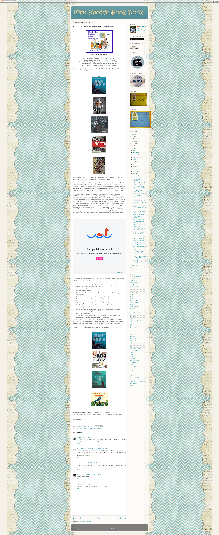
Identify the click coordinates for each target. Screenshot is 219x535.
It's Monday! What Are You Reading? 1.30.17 (139, 183)
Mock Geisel (133, 328)
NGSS (131, 346)
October (135, 155)
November (135, 153)
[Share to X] (99, 426)
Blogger (112, 528)
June (134, 164)
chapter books (133, 375)
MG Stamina (133, 338)
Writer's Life (133, 367)
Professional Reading (135, 348)
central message (134, 373)
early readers (133, 340)
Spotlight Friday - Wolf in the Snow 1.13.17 (139, 229)
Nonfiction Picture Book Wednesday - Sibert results (138, 195)
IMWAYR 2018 (133, 301)
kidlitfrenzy (109, 58)
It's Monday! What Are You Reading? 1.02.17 (139, 261)
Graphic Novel (133, 324)
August (135, 160)
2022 (132, 136)
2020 (132, 141)
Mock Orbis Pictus (134, 361)
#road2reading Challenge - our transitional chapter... (139, 179)
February (135, 174)
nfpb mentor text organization (137, 381)
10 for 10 (132, 311)
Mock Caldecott (133, 326)
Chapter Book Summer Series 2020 (137, 313)
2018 (132, 146)
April (134, 169)
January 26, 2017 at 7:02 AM (93, 474)
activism (132, 369)
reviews (132, 284)
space (131, 385)
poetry (131, 318)
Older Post (122, 518)
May (134, 167)
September (136, 157)
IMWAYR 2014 (133, 288)
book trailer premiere (135, 371)
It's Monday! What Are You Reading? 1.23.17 (139, 203)
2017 (132, 148)
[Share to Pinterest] (102, 426)
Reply (78, 443)
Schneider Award (134, 350)
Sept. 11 (131, 365)
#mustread (132, 309)
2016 (132, 265)
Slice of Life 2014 (134, 303)
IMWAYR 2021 (133, 305)
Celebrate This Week (135, 286)
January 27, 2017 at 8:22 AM (91, 484)
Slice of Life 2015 (134, 307)
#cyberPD (132, 342)
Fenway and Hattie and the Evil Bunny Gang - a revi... (139, 248)
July (134, 162)
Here (74, 177)
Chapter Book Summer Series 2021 (137, 321)
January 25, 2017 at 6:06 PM (91, 463)
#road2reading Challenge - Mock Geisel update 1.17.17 (139, 221)
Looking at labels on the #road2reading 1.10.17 (139, 237)
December (136, 150)
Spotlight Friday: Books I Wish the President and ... (139, 207)
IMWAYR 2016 (133, 295)
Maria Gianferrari (81, 474)
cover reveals (133, 332)
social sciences (133, 383)
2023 (132, 134)
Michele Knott (142, 27)
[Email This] (95, 426)
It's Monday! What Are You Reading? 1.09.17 (139, 241)
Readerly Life (133, 363)
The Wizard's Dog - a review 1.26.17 (138, 191)
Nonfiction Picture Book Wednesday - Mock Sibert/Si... (138, 233)
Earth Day (132, 330)
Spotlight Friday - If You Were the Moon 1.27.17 (139, 187)
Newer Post (77, 518)
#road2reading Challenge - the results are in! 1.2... (139, 199)
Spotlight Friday (133, 282)
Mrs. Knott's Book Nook (108, 12)
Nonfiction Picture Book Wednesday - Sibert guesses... (138, 216)
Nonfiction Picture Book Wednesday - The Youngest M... (138, 253)
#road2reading (133, 280)
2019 (132, 144)
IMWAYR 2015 (133, 290)
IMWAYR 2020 (133, 297)
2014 (132, 270)
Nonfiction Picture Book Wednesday (92, 429)
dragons (132, 355)
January (135, 176)
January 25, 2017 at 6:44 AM (88, 437)
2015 (132, 267)
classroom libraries (134, 377)
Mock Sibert (80, 429)
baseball (132, 352)
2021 (132, 139)
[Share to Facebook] (100, 426)
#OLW (131, 357)
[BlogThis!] (97, 426)
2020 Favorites (133, 336)
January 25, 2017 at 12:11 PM (101, 448)
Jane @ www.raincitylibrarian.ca (85, 448)
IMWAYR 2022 (133, 344)
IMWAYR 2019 (133, 299)
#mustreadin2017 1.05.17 (139, 244)
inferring (132, 379)
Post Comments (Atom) (86, 522)
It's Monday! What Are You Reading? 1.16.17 (139, 225)
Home (99, 518)
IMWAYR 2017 (133, 292)
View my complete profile (141, 29)
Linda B (79, 437)
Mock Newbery (133, 334)
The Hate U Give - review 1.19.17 (139, 212)
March (135, 171)
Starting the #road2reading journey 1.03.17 (139, 257)
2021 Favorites (133, 359)
